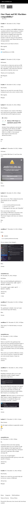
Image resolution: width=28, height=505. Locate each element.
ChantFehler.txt (6, 52)
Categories (7, 495)
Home (2, 495)
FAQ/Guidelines (16, 495)
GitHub (5, 118)
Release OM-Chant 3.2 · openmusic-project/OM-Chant (11, 122)
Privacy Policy (13, 498)
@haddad (3, 395)
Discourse (9, 501)
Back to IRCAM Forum (6, 1)
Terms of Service (5, 498)
